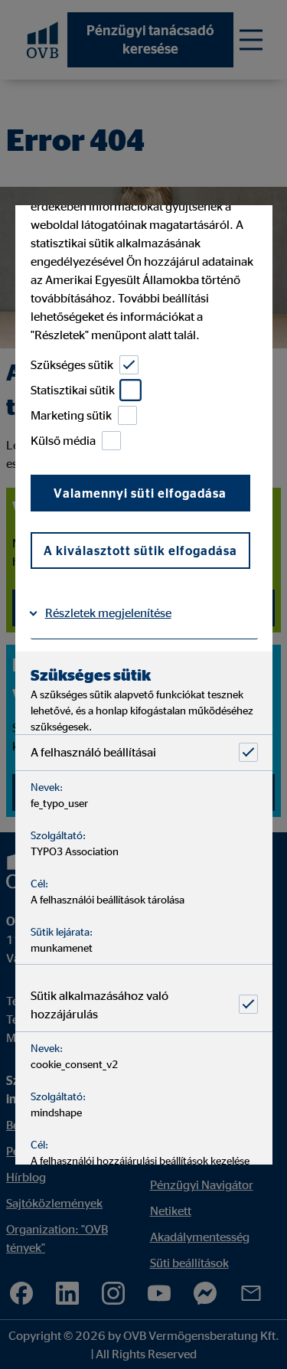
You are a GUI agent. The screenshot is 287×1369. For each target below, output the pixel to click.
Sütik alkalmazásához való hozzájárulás (99, 1004)
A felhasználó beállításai (92, 752)
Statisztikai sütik (72, 390)
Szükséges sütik (71, 364)
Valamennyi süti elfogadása (140, 493)
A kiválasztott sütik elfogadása (139, 550)
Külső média (62, 440)
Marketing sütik (70, 415)
